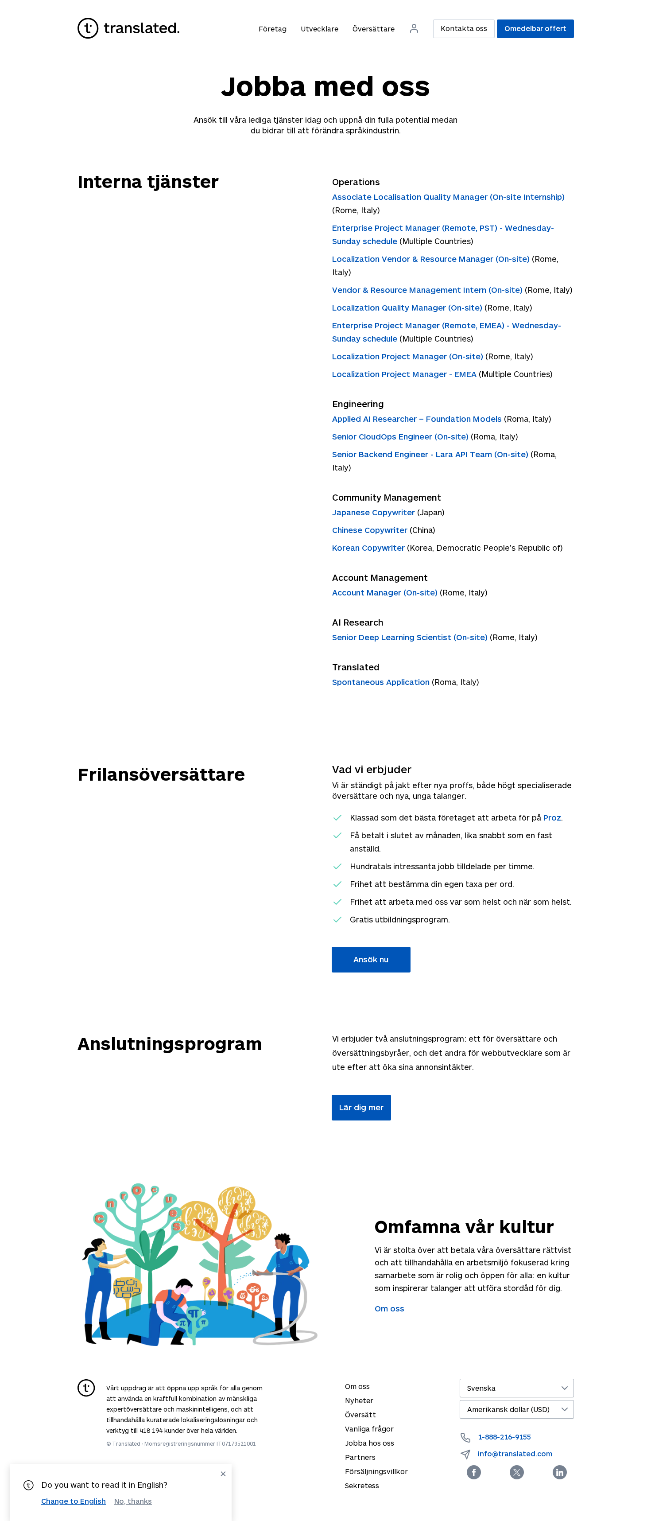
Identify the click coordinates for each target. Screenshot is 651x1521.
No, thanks (133, 1501)
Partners (360, 1457)
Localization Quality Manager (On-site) (408, 307)
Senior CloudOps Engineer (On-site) (401, 436)
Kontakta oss (464, 28)
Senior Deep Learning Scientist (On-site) (411, 637)
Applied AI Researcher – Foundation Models (418, 419)
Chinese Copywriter (371, 530)
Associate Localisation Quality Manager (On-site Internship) (448, 197)
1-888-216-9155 (504, 1436)
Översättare (374, 28)
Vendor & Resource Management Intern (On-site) (428, 290)
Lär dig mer (361, 1107)
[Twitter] (517, 1472)
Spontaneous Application (382, 682)
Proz (552, 817)
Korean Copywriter (369, 547)
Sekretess (362, 1485)
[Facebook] (474, 1472)
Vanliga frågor (369, 1428)
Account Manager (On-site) (386, 592)
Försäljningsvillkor (376, 1471)
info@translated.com (515, 1453)
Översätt (360, 1414)
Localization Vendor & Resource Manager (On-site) (432, 259)
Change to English (73, 1501)
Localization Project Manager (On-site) (408, 356)
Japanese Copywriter (374, 512)
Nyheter (359, 1400)
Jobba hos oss (369, 1443)
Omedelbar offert (535, 28)
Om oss (389, 1308)
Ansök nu (370, 959)
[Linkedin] (560, 1472)
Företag (273, 28)
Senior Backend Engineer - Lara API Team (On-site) (431, 454)
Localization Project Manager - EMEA (405, 374)
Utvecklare (319, 28)
